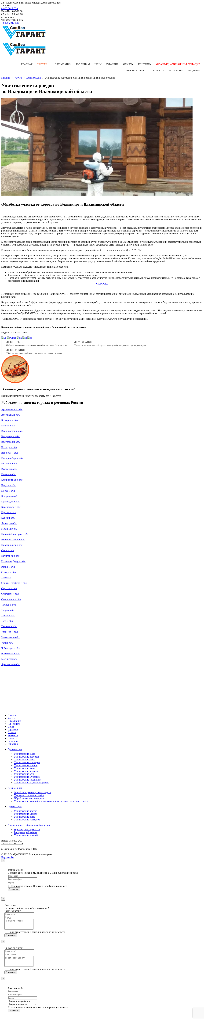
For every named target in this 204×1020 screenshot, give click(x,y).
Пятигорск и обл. (10, 555)
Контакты (144, 64)
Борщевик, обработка (25, 832)
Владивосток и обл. (12, 431)
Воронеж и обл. (9, 452)
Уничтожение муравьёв (27, 776)
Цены (98, 64)
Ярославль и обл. (10, 664)
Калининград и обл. (12, 479)
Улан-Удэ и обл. (9, 631)
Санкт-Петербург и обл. (14, 583)
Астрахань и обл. (10, 414)
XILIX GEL (102, 283)
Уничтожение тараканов (27, 779)
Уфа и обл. (7, 642)
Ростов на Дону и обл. (13, 561)
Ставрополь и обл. (11, 599)
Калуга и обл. (8, 485)
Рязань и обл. (8, 566)
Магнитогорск (9, 659)
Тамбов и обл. (9, 604)
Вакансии (176, 70)
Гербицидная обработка (27, 829)
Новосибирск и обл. (12, 545)
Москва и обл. (9, 528)
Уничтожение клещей (26, 835)
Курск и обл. (8, 517)
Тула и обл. (7, 621)
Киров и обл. (8, 490)
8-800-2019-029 (9, 8)
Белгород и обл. (9, 420)
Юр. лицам (83, 64)
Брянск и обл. (8, 425)
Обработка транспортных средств (32, 792)
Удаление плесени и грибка (29, 795)
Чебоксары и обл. (10, 648)
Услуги (42, 64)
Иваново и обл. (9, 463)
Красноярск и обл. (11, 507)
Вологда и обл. (9, 447)
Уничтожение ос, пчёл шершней (31, 782)
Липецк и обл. (9, 523)
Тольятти (6, 577)
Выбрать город (135, 70)
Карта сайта (7, 857)
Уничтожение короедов (27, 756)
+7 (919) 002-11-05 (71, 2)
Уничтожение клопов (25, 765)
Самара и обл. (8, 572)
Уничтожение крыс (24, 816)
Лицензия (193, 70)
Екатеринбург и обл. (12, 458)
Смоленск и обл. (10, 593)
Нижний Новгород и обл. (15, 534)
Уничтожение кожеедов (27, 762)
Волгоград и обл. (10, 441)
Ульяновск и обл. (10, 637)
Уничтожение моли (24, 768)
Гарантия (112, 64)
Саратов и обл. (9, 588)
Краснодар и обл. (10, 501)
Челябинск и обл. (10, 653)
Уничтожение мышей (25, 813)
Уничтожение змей (24, 753)
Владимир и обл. (10, 436)
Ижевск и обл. (9, 469)
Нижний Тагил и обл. (13, 539)
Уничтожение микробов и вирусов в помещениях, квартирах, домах (51, 801)
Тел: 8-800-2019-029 (12, 843)
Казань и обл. (8, 474)
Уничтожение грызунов (27, 819)
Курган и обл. (8, 512)
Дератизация (15, 806)
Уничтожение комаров (26, 771)
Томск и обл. (8, 615)
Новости (158, 70)
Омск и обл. (7, 550)
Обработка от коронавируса (29, 798)
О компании (63, 64)
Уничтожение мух (24, 774)
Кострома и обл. (10, 496)
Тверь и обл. (8, 610)
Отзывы (128, 64)
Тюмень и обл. (9, 626)
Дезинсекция (33, 77)
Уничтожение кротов (25, 811)
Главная (27, 64)
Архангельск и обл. (11, 409)
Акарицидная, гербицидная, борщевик (29, 825)
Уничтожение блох (24, 759)
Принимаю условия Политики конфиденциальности (39, 886)
